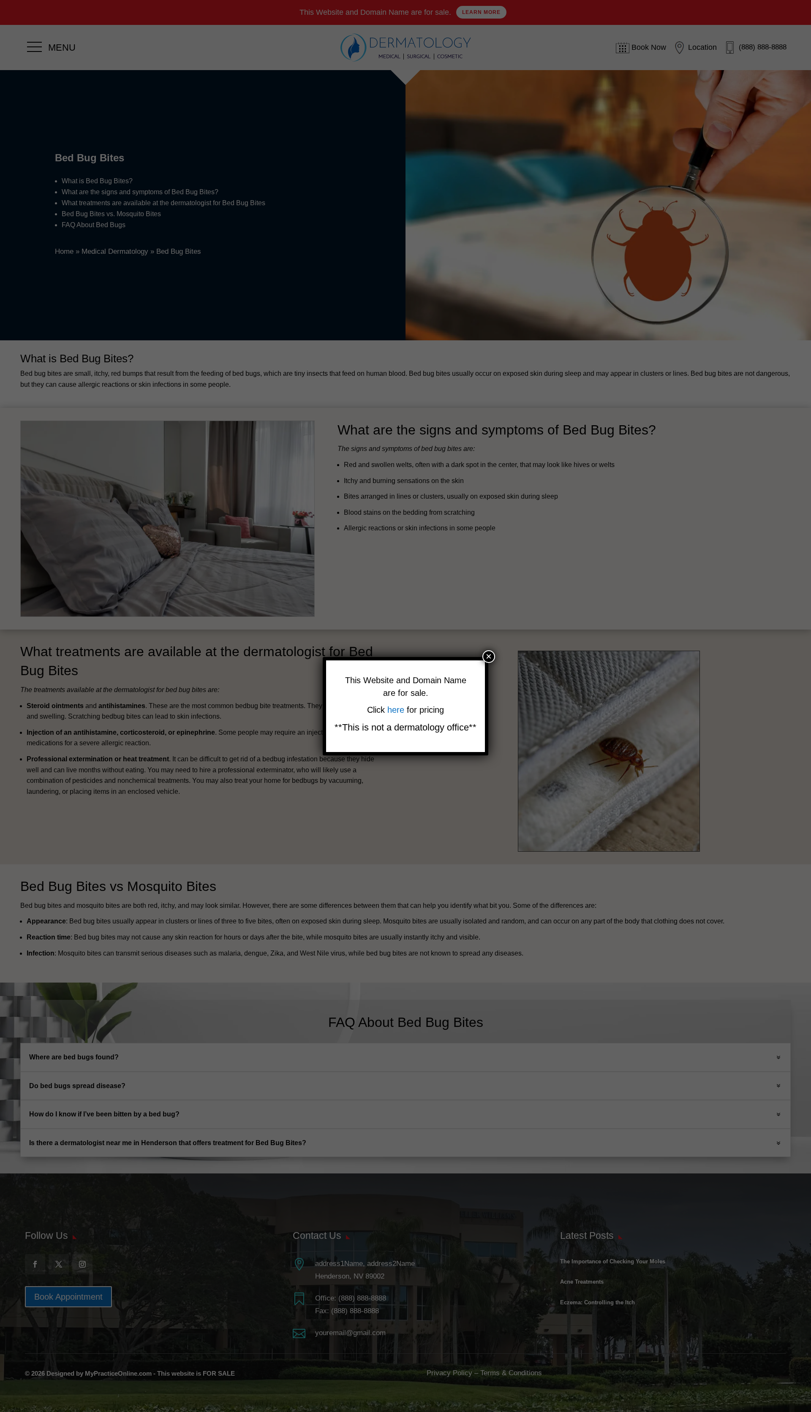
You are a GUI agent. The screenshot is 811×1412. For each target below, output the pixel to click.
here (397, 709)
